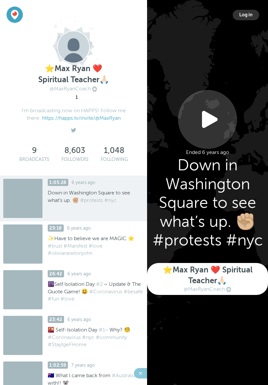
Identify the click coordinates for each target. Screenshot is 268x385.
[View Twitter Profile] (73, 128)
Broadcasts (34, 159)
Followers (75, 159)
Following (114, 159)
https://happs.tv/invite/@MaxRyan (81, 118)
